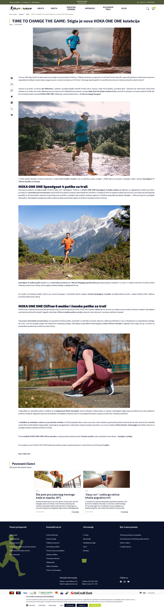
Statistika (42, 605)
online (106, 445)
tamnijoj (120, 436)
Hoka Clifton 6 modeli (112, 323)
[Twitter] (11, 96)
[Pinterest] (12, 115)
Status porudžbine (14, 2)
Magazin (21, 14)
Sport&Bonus (36, 2)
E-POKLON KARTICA (82, 1)
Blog (27, 14)
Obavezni (32, 605)
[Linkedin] (11, 102)
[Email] (11, 84)
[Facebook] (11, 78)
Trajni (61, 605)
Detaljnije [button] (75, 512)
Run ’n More (13, 14)
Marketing (52, 605)
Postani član (151, 2)
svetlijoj (128, 436)
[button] (147, 8)
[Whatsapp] (11, 90)
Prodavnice (26, 2)
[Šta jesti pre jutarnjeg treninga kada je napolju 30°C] (57, 479)
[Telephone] (11, 109)
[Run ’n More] (20, 8)
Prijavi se (142, 2)
